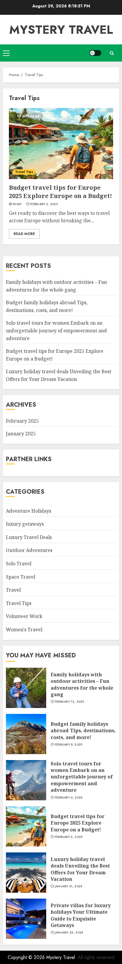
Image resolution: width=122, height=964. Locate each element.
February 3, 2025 (44, 204)
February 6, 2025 (69, 798)
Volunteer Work (24, 616)
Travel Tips (24, 172)
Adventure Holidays (28, 511)
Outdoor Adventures (29, 550)
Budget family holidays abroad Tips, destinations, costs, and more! (83, 731)
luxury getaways (25, 524)
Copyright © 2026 (27, 957)
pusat (17, 204)
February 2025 (22, 421)
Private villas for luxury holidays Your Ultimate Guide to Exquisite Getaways (81, 915)
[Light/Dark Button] (95, 53)
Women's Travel (24, 629)
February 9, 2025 (68, 745)
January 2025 (21, 433)
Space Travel (20, 577)
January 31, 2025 (68, 886)
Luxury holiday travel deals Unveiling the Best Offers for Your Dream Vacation (80, 869)
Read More (24, 233)
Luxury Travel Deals (29, 537)
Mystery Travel (61, 29)
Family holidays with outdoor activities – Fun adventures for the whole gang (82, 684)
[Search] (111, 53)
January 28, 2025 (69, 933)
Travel (13, 590)
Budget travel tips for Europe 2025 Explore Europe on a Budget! (60, 192)
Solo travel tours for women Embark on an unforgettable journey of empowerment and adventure (56, 330)
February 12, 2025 (69, 702)
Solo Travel (18, 563)
